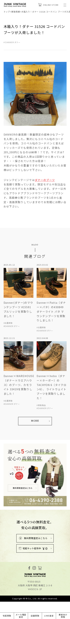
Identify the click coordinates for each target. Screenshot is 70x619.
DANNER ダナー (12, 42)
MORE (35, 420)
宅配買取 (7, 615)
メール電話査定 (21, 615)
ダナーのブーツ (45, 180)
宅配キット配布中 (35, 548)
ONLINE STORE (51, 4)
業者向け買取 (63, 615)
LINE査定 (49, 615)
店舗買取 (35, 615)
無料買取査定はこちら (35, 538)
